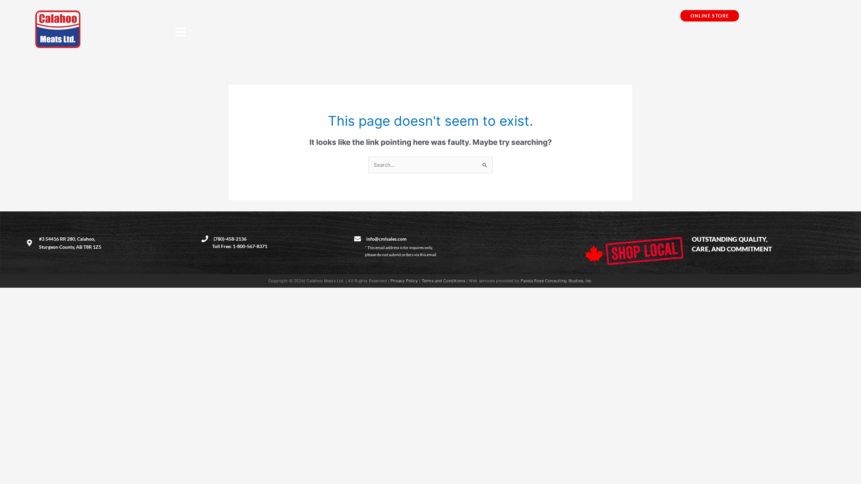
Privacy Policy (404, 281)
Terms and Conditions (443, 281)
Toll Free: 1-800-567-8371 (239, 246)
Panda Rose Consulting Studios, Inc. (557, 281)
